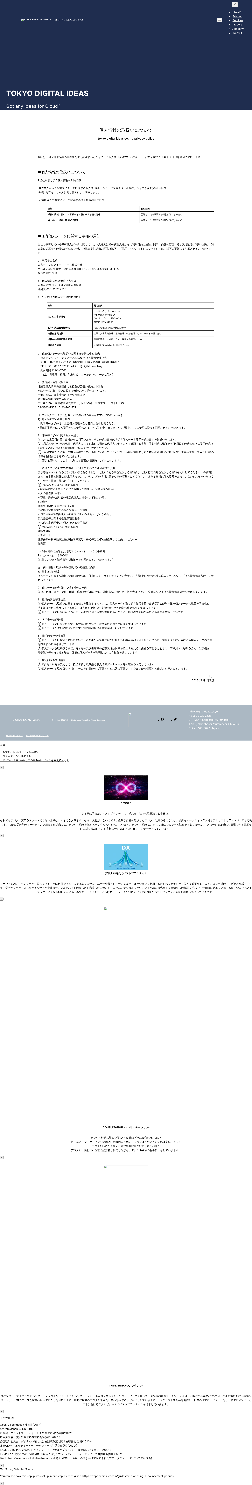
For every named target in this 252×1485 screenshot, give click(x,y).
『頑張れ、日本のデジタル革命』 (19, 751)
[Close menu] (235, 4)
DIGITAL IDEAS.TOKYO (69, 19)
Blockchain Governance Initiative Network (26, 1458)
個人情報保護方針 (14, 735)
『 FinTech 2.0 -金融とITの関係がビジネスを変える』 (32, 760)
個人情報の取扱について (37, 735)
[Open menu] (219, 20)
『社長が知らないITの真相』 (17, 756)
